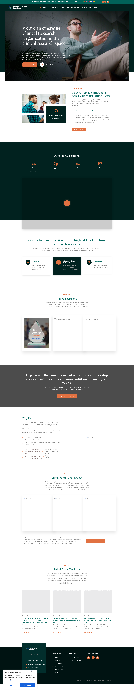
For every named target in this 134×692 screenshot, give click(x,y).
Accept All (28, 685)
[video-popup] (67, 203)
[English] (86, 1)
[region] (20, 679)
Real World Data (26, 616)
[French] (87, 1)
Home (39, 7)
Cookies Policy (14, 681)
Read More (25, 632)
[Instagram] (105, 2)
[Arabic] (83, 1)
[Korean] (91, 1)
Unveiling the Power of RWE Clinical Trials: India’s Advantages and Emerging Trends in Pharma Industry (36, 620)
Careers (84, 7)
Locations (65, 7)
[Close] (34, 671)
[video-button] (42, 64)
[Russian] (92, 1)
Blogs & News (75, 7)
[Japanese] (89, 1)
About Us (46, 7)
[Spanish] (94, 1)
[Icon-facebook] (103, 2)
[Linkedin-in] (108, 2)
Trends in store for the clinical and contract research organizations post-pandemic (66, 620)
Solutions (55, 7)
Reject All (12, 685)
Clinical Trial (56, 616)
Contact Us (93, 7)
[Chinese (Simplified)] (84, 1)
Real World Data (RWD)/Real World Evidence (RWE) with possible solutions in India (97, 620)
